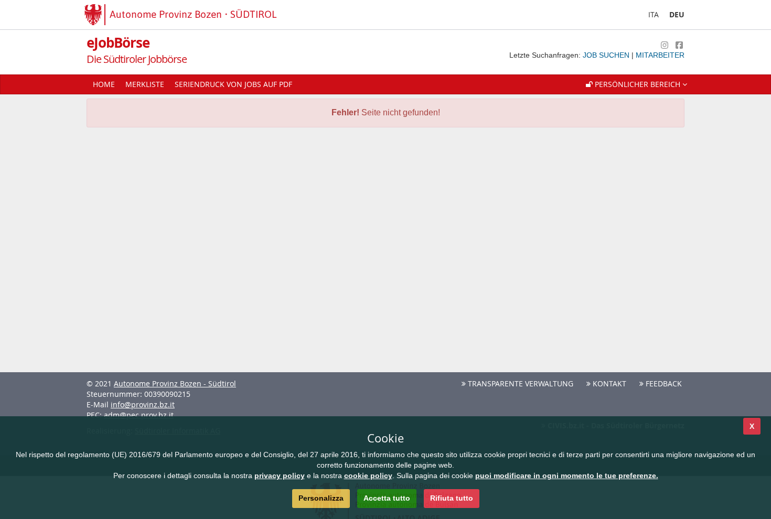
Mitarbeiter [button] (660, 55)
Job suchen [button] (607, 55)
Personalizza (321, 498)
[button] (636, 84)
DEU (676, 14)
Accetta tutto (386, 498)
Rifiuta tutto (451, 498)
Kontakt (608, 383)
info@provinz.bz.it (143, 404)
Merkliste (144, 84)
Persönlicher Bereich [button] (637, 84)
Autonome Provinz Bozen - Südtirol (175, 383)
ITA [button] (653, 14)
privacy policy (279, 475)
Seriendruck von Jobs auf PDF (233, 84)
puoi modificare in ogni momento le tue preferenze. (566, 475)
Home (104, 84)
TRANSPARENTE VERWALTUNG (519, 383)
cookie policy (368, 475)
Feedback (663, 383)
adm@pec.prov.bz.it (139, 415)
